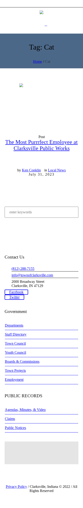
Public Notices (15, 428)
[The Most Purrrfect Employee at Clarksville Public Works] (41, 105)
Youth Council (15, 352)
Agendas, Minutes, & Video (25, 410)
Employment (14, 380)
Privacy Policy (16, 487)
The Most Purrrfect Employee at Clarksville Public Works (41, 145)
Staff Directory (16, 334)
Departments (14, 325)
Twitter (14, 297)
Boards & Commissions (22, 361)
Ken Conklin (31, 170)
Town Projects (15, 370)
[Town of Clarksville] (41, 12)
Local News (57, 170)
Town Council (15, 343)
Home (37, 61)
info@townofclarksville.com (32, 275)
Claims (10, 419)
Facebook (16, 292)
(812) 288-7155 (23, 269)
